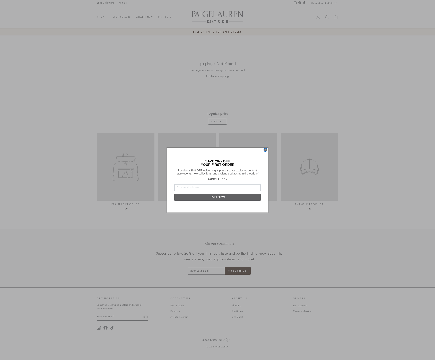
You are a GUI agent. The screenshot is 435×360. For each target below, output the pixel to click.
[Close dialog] (265, 150)
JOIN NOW (217, 197)
